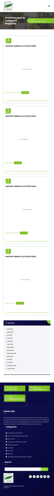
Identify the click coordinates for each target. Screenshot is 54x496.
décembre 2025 (11, 353)
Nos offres (10, 451)
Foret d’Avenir (11, 439)
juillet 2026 (10, 332)
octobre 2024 (11, 368)
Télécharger (25, 92)
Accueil (31, 20)
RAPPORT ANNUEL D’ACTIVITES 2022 (21, 256)
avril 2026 (10, 341)
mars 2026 (10, 344)
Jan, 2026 (8, 111)
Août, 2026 (8, 41)
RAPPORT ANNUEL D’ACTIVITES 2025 (21, 46)
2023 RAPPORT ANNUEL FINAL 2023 (12, 233)
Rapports (10, 453)
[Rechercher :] (26, 469)
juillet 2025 (10, 356)
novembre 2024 (11, 365)
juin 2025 (9, 359)
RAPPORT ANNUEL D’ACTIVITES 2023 (21, 186)
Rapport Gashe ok (9, 162)
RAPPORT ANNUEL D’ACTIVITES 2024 (21, 116)
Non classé (10, 448)
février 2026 (10, 347)
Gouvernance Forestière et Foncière (17, 442)
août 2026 (10, 329)
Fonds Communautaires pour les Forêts (18, 436)
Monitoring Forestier (13, 445)
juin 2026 (9, 335)
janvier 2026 (10, 350)
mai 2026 (9, 338)
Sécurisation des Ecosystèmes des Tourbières (20, 456)
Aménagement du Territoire (15, 433)
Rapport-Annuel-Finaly (11, 303)
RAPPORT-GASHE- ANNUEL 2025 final (13, 92)
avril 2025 (9, 362)
